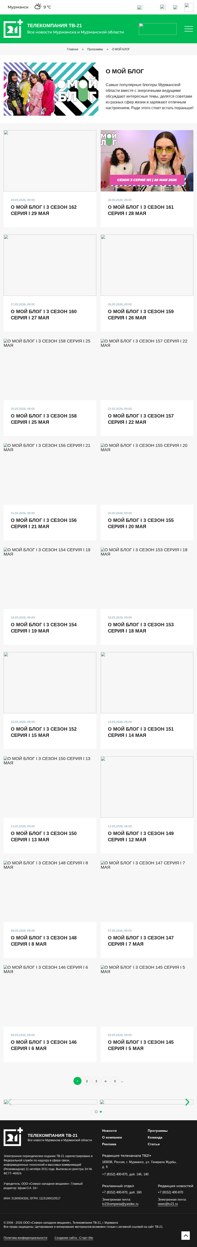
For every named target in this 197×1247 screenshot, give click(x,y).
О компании (112, 1137)
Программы (95, 49)
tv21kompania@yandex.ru (120, 1204)
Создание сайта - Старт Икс (74, 1238)
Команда (155, 1137)
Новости (109, 1131)
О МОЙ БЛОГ (121, 49)
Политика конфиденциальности (25, 1238)
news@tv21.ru (168, 1204)
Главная (72, 49)
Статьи (154, 1144)
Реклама (109, 1144)
